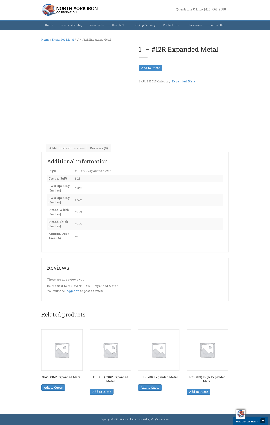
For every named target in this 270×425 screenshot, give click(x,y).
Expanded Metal (63, 39)
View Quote (96, 25)
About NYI (117, 25)
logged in (72, 291)
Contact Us (217, 25)
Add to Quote (150, 68)
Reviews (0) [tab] (99, 148)
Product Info (171, 25)
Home (49, 25)
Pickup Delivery (145, 25)
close (262, 420)
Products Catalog (71, 25)
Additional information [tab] (67, 148)
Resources (195, 25)
